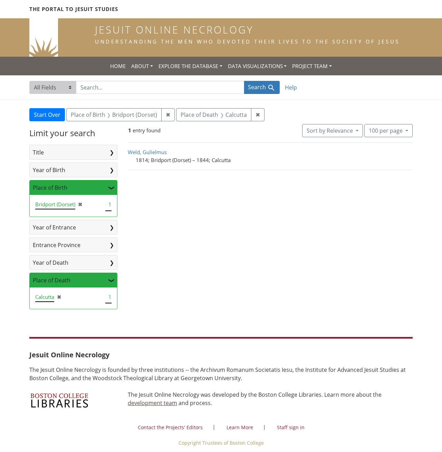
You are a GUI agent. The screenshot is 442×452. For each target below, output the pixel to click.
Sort (330, 130)
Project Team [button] (310, 66)
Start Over (47, 115)
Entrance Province (56, 245)
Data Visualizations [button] (255, 66)
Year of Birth (49, 170)
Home (118, 66)
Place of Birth (50, 187)
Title (38, 152)
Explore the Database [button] (188, 66)
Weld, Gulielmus (147, 152)
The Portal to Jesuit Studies (73, 9)
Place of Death (51, 280)
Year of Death (50, 262)
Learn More (240, 427)
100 (386, 130)
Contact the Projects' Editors (170, 427)
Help (291, 87)
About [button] (140, 66)
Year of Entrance (54, 227)
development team (152, 403)
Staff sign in (291, 427)
